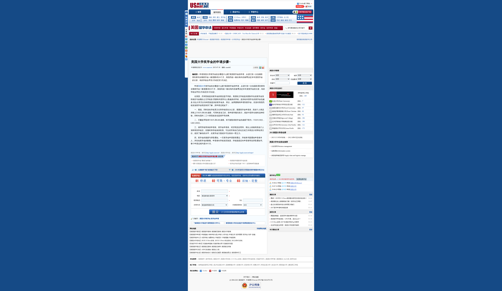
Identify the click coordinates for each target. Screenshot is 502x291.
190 (303, 118)
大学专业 (225, 234)
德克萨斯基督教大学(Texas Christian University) (284, 111)
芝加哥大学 (248, 265)
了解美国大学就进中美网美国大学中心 (206, 223)
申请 (205, 17)
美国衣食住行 (206, 252)
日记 (278, 20)
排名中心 (236, 12)
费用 (214, 20)
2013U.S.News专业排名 (223, 240)
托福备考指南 (208, 243)
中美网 (224, 271)
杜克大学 (275, 265)
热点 (198, 20)
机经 (266, 17)
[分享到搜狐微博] (186, 56)
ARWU (243, 17)
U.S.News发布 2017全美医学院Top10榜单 (285, 222)
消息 (258, 20)
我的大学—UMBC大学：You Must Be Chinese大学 (233, 33)
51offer (205, 271)
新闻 (193, 17)
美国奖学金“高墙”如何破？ (202, 161)
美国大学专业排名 (249, 259)
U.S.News (237, 17)
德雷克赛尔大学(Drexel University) (283, 108)
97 (303, 108)
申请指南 (233, 28)
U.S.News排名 (236, 259)
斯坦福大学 (283, 265)
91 (303, 115)
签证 (253, 20)
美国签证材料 (216, 246)
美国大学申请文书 (238, 148)
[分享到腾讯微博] (186, 38)
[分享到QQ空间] (186, 41)
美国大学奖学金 (226, 148)
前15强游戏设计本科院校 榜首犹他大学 (302, 33)
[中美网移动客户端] (302, 14)
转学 (218, 20)
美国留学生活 (195, 252)
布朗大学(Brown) (296, 183)
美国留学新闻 (206, 231)
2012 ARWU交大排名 (295, 137)
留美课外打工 (236, 252)
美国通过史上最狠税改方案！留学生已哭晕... (286, 201)
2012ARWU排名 (237, 240)
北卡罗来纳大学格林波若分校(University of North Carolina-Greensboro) (282, 122)
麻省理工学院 (293, 265)
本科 (214, 17)
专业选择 (248, 28)
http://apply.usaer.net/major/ (245, 153)
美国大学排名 (195, 240)
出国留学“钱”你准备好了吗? (208, 170)
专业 (210, 20)
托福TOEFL (261, 259)
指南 (210, 17)
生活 (273, 20)
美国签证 (280, 259)
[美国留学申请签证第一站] (200, 7)
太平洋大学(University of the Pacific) (284, 125)
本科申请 (217, 28)
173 (303, 128)
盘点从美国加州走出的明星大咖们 (282, 204)
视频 (246, 20)
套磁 (222, 20)
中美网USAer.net (202, 39)
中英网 (214, 271)
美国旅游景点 (226, 252)
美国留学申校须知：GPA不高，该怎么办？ (286, 219)
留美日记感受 (216, 252)
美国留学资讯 (214, 39)
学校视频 (225, 237)
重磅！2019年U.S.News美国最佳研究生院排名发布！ (289, 198)
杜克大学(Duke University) (281, 101)
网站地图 (255, 277)
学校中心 (254, 12)
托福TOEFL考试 (196, 243)
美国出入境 (215, 249)
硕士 (218, 17)
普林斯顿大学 (230, 265)
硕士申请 (225, 28)
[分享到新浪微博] (186, 35)
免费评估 (237, 20)
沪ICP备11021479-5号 (265, 280)
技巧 (266, 20)
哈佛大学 (240, 265)
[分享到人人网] (186, 44)
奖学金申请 (215, 219)
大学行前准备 (206, 249)
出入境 (286, 17)
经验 (262, 17)
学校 (230, 20)
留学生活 (293, 259)
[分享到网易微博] (186, 53)
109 (305, 96)
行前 (273, 17)
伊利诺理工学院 (303, 93)
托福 (253, 17)
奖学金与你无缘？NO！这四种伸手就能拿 (244, 164)
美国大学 (201, 86)
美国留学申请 (225, 39)
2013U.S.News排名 (207, 240)
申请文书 (240, 28)
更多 (310, 194)
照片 (242, 20)
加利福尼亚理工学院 (205, 265)
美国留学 (199, 67)
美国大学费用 (215, 148)
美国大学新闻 (226, 231)
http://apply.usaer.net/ (212, 153)
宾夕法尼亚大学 (219, 265)
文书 (205, 20)
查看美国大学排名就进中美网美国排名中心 (241, 223)
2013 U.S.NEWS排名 (278, 137)
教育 (198, 17)
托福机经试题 (228, 243)
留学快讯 (209, 259)
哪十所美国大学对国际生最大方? (204, 164)
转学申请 (270, 28)
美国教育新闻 (216, 231)
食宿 (286, 20)
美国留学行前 (195, 249)
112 (303, 104)
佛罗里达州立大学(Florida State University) (282, 115)
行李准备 (280, 17)
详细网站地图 (261, 228)
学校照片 (218, 237)
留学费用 (256, 28)
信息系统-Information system (280, 151)
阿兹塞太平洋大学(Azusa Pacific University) (283, 128)
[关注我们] (304, 7)
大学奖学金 (236, 39)
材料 (262, 20)
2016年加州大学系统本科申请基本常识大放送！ (251, 170)
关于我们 (246, 277)
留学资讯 (217, 12)
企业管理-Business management (281, 146)
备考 (258, 17)
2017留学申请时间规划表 (279, 208)
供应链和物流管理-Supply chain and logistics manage (288, 155)
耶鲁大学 (256, 265)
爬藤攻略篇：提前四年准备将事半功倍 (284, 216)
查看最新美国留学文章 (304, 39)
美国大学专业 (205, 148)
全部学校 (204, 237)
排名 (230, 17)
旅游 (282, 20)
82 (303, 111)
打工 (290, 20)
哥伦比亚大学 (265, 265)
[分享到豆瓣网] (186, 47)
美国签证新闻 (206, 246)
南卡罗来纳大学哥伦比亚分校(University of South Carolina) (282, 105)
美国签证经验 (226, 246)
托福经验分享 (218, 243)
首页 (199, 12)
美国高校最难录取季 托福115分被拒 (269, 33)
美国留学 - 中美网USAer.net (248, 280)
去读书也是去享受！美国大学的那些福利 (285, 225)
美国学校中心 (195, 237)
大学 (193, 20)
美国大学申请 (195, 148)
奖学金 (223, 17)
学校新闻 (232, 237)
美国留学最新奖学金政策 (238, 161)
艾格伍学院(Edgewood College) (282, 118)
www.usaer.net (207, 67)
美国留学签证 (195, 246)
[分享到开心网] (186, 50)
